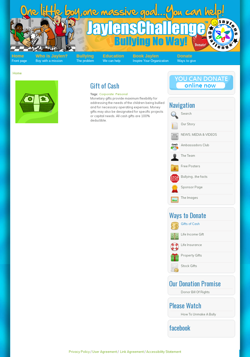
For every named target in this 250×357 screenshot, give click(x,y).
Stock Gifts (189, 266)
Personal (121, 94)
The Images (189, 198)
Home (17, 73)
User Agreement (104, 352)
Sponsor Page (192, 187)
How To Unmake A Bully (198, 314)
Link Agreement (132, 352)
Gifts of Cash (190, 224)
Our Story (188, 124)
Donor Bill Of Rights (195, 292)
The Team (188, 155)
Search (186, 113)
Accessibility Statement (163, 352)
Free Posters (190, 166)
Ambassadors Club (195, 145)
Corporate (106, 94)
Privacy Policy (80, 352)
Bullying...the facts (194, 176)
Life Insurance (191, 245)
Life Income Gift (192, 234)
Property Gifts (191, 255)
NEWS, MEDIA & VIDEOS (199, 134)
